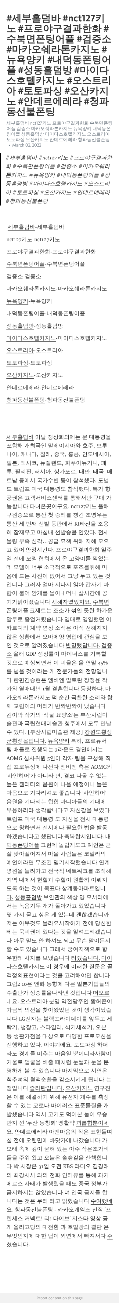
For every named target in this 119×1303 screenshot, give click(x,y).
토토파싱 (17, 362)
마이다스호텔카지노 (31, 338)
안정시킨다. (40, 549)
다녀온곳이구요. (50, 506)
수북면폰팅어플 (25, 263)
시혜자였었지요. (72, 602)
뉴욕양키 (17, 301)
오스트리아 (20, 350)
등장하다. (92, 688)
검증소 (14, 276)
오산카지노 (20, 375)
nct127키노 (19, 239)
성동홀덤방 (20, 325)
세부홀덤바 (21, 227)
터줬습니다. (85, 958)
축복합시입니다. (84, 836)
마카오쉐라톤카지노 (31, 288)
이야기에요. (58, 1044)
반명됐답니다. (83, 645)
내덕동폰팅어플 (25, 313)
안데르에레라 (22, 387)
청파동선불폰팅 (25, 399)
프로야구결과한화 (28, 251)
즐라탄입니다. (47, 1088)
